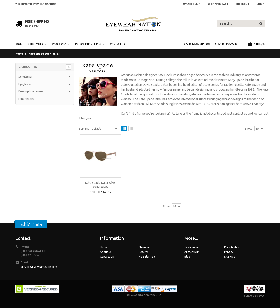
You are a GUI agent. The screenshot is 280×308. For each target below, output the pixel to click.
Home (19, 53)
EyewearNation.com (142, 294)
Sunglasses (25, 76)
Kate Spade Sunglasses (44, 53)
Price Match (231, 246)
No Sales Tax (147, 256)
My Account (191, 4)
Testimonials (192, 246)
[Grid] (124, 128)
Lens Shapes (26, 98)
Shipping (144, 246)
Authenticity (192, 251)
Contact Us (107, 256)
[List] (131, 128)
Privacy (228, 251)
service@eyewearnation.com (39, 266)
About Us (106, 251)
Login (261, 4)
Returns (144, 251)
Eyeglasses (25, 84)
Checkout (242, 4)
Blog (187, 256)
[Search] (261, 23)
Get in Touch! (31, 224)
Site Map (229, 256)
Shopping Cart (217, 4)
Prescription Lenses (30, 91)
